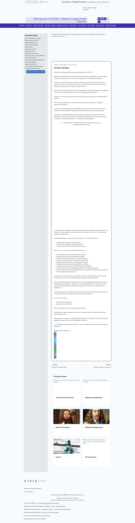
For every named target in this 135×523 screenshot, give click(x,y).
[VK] (81, 344)
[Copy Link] (81, 337)
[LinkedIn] (81, 348)
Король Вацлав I (29, 51)
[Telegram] (99, 21)
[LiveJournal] (81, 335)
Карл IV (58, 457)
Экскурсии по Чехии (50, 25)
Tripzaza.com (65, 500)
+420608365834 (60, 506)
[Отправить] (81, 357)
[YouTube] (30, 481)
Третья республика (30, 57)
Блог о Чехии (91, 25)
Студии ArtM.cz (45, 515)
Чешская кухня (100, 25)
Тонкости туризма (56, 500)
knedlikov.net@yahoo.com (103, 2)
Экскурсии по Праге (38, 25)
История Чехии (82, 25)
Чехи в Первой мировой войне (34, 66)
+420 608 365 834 (90, 2)
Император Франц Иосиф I (32, 68)
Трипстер (76, 498)
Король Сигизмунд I (63, 427)
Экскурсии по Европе (62, 25)
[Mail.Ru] (81, 353)
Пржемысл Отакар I (31, 49)
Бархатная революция (31, 53)
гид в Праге (29, 491)
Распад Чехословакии (31, 45)
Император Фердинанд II (94, 427)
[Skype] (81, 339)
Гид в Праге (28, 25)
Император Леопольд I (31, 40)
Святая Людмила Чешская (33, 38)
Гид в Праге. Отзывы (110, 25)
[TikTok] (33, 481)
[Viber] (81, 346)
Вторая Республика (30, 62)
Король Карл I (29, 47)
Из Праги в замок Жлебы (59, 366)
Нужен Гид (73, 500)
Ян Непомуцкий (90, 457)
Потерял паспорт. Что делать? (102, 366)
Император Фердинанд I (93, 397)
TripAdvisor (60, 498)
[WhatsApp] (105, 18)
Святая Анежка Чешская (65, 397)
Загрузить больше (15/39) (36, 71)
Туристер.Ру (80, 500)
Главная (22, 25)
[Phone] (102, 18)
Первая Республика (30, 64)
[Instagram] (28, 481)
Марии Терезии (76, 72)
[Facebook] (81, 333)
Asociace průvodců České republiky (49, 503)
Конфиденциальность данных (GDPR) (35, 518)
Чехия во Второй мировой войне (34, 60)
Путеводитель (72, 25)
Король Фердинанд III (31, 42)
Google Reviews (68, 498)
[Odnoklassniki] (81, 355)
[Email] (99, 18)
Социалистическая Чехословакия (35, 55)
